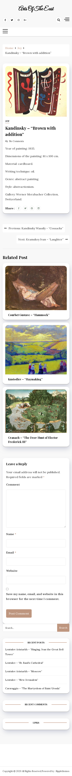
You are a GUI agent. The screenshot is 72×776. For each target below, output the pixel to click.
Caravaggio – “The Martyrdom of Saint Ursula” (32, 688)
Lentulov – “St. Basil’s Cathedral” (24, 662)
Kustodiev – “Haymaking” (25, 379)
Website (11, 570)
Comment (13, 484)
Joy (7, 121)
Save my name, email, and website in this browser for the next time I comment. (34, 596)
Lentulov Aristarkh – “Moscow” (23, 671)
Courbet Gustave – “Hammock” (28, 315)
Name (11, 534)
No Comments (16, 141)
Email (11, 552)
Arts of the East (36, 9)
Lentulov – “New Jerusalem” (21, 679)
